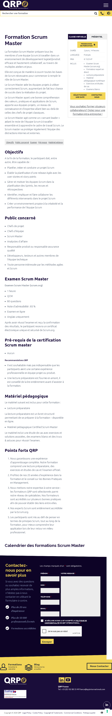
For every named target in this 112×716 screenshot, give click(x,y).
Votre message (68, 573)
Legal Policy (26, 713)
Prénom (45, 573)
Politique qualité (89, 713)
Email (44, 608)
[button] (34, 152)
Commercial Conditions (73, 713)
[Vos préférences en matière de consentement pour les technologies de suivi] (107, 711)
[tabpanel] (87, 72)
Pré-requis (42, 142)
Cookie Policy (38, 713)
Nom (43, 585)
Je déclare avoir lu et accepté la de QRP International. (66, 621)
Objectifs (10, 142)
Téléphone (46, 597)
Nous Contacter (99, 666)
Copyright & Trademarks (53, 713)
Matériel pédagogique (57, 142)
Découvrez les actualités (39, 666)
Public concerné (22, 142)
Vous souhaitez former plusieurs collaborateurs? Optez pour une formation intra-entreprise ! (87, 110)
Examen (33, 142)
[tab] (77, 36)
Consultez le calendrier (15, 666)
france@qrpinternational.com (92, 689)
